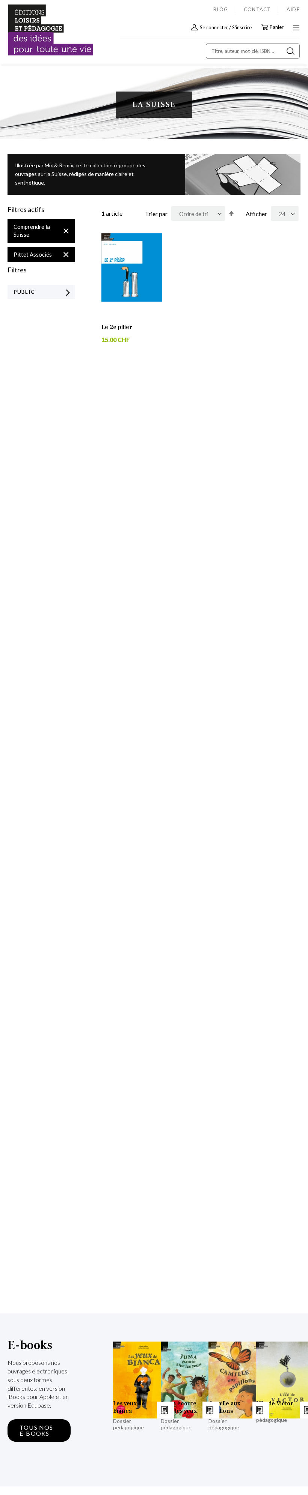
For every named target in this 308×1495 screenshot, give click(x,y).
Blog (220, 9)
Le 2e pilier (116, 327)
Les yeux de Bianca (129, 1407)
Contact (257, 9)
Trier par (156, 213)
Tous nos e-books (36, 1430)
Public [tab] (24, 291)
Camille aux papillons (224, 1407)
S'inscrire (242, 27)
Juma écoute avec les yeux (179, 1407)
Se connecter (214, 27)
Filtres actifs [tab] (26, 209)
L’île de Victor (274, 1403)
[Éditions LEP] (39, 30)
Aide (293, 9)
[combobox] (253, 51)
